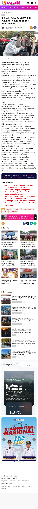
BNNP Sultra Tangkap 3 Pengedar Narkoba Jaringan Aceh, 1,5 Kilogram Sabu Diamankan (8, 244)
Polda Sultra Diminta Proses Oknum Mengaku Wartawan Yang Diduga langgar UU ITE (27, 263)
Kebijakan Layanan (7, 483)
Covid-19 (17, 209)
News (3, 15)
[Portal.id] (11, 3)
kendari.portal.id (9, 27)
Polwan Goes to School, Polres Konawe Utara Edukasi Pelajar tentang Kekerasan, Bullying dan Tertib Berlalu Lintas (24, 342)
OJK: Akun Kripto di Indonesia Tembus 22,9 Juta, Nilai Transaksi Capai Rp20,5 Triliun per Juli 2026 (24, 309)
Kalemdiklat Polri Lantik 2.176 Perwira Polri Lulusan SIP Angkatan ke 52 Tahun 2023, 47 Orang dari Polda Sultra (28, 244)
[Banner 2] (13, 461)
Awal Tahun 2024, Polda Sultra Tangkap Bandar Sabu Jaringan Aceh (20, 197)
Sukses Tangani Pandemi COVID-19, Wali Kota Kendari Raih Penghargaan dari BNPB (9, 282)
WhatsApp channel (21, 177)
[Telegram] (31, 223)
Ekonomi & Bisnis (17, 302)
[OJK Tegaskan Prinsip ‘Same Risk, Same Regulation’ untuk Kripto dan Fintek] (6, 321)
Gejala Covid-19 (29, 209)
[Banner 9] (22, 461)
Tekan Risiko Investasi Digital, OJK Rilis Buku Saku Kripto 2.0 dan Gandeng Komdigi (24, 298)
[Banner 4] (15, 461)
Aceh (9, 209)
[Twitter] (27, 223)
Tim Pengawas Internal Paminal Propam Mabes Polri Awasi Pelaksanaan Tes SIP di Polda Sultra (20, 203)
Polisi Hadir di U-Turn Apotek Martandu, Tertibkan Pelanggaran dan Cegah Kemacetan (24, 353)
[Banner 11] (24, 461)
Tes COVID (14, 211)
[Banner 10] (23, 461)
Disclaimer (25, 481)
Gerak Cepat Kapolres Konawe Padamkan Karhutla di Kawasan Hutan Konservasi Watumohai (22, 331)
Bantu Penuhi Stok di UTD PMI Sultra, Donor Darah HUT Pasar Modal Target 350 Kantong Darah (28, 282)
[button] (28, 3)
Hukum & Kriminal (7, 239)
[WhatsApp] (35, 223)
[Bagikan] (35, 27)
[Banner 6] (18, 461)
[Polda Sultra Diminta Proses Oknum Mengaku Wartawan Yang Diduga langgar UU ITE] (28, 254)
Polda (5, 211)
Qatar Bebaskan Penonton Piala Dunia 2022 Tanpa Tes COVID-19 (19, 186)
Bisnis (22, 276)
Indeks (16, 476)
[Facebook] (24, 223)
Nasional (23, 239)
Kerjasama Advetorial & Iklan (10, 481)
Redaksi (9, 476)
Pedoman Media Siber (8, 478)
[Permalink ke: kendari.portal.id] (3, 27)
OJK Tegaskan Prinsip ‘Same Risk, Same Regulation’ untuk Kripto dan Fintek (23, 320)
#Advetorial (6, 276)
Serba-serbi (24, 258)
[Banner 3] (14, 461)
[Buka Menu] (32, 3)
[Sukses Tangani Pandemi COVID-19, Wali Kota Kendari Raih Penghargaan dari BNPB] (9, 273)
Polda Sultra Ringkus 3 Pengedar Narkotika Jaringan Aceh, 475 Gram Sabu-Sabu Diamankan (18, 192)
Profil (3, 476)
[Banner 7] (19, 461)
